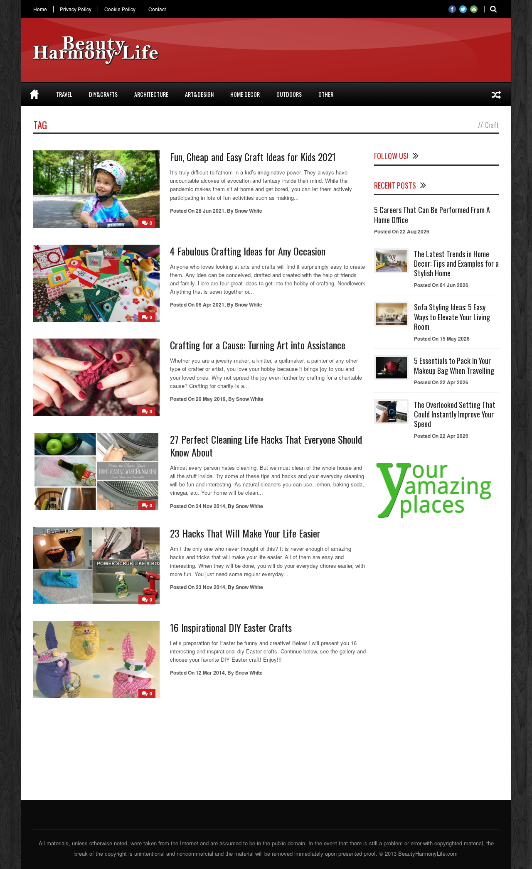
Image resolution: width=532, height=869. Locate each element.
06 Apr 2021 (210, 304)
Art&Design (199, 94)
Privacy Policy (75, 9)
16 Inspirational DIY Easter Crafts (231, 627)
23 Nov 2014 (210, 587)
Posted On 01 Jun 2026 (441, 285)
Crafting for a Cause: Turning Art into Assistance (257, 344)
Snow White (248, 210)
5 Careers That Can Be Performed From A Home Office (432, 214)
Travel (64, 94)
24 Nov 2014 (210, 506)
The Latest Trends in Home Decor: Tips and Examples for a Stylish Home (456, 263)
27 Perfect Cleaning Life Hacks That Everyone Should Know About (266, 445)
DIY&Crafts (103, 94)
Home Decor (245, 94)
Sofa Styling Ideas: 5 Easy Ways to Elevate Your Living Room (452, 317)
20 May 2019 (211, 399)
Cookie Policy (119, 9)
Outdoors (289, 94)
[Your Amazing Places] (436, 518)
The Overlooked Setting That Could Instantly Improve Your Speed (454, 414)
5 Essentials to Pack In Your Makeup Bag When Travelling (454, 365)
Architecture (151, 94)
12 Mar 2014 (210, 672)
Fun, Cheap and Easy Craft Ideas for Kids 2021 (253, 156)
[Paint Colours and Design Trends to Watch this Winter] (496, 94)
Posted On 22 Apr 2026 (441, 382)
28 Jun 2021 (210, 210)
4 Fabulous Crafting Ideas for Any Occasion (247, 250)
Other (325, 94)
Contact (157, 9)
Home (40, 9)
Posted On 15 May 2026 (442, 338)
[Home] (34, 94)
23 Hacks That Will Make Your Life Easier (245, 532)
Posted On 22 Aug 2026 (401, 231)
